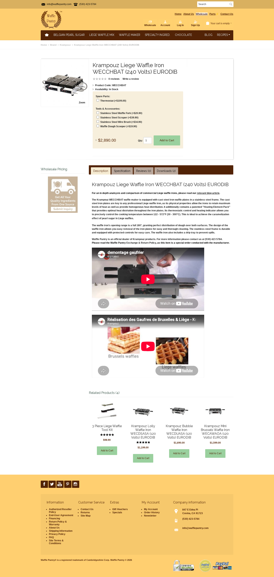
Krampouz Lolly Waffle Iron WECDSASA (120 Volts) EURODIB (143, 431)
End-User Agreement (61, 515)
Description (100, 170)
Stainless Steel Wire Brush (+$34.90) (121, 122)
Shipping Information (60, 531)
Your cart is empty (220, 23)
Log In (180, 25)
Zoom (82, 102)
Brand (53, 45)
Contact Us (226, 14)
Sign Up (195, 25)
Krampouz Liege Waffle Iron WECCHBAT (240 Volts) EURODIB (106, 45)
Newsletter (150, 515)
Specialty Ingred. (157, 34)
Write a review (131, 79)
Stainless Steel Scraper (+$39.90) (119, 117)
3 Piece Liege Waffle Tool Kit (107, 428)
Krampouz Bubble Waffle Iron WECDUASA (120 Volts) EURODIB (179, 431)
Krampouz (65, 45)
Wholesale (202, 14)
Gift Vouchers (120, 509)
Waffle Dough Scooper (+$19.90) (118, 126)
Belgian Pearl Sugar (69, 34)
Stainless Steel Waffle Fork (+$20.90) (121, 113)
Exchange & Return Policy (141, 242)
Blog (208, 34)
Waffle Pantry (117, 560)
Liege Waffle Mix (101, 34)
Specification (122, 170)
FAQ (51, 537)
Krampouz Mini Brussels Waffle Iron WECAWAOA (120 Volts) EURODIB (215, 431)
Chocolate (183, 34)
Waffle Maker (129, 34)
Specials (117, 512)
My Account (151, 509)
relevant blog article (208, 193)
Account (165, 25)
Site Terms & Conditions (56, 542)
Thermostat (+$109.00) (113, 100)
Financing (54, 518)
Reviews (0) (143, 170)
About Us (188, 14)
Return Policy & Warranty (58, 523)
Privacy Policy (57, 534)
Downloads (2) (166, 170)
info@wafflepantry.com (59, 4)
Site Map (85, 515)
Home (178, 14)
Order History (152, 512)
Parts (212, 14)
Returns (85, 512)
